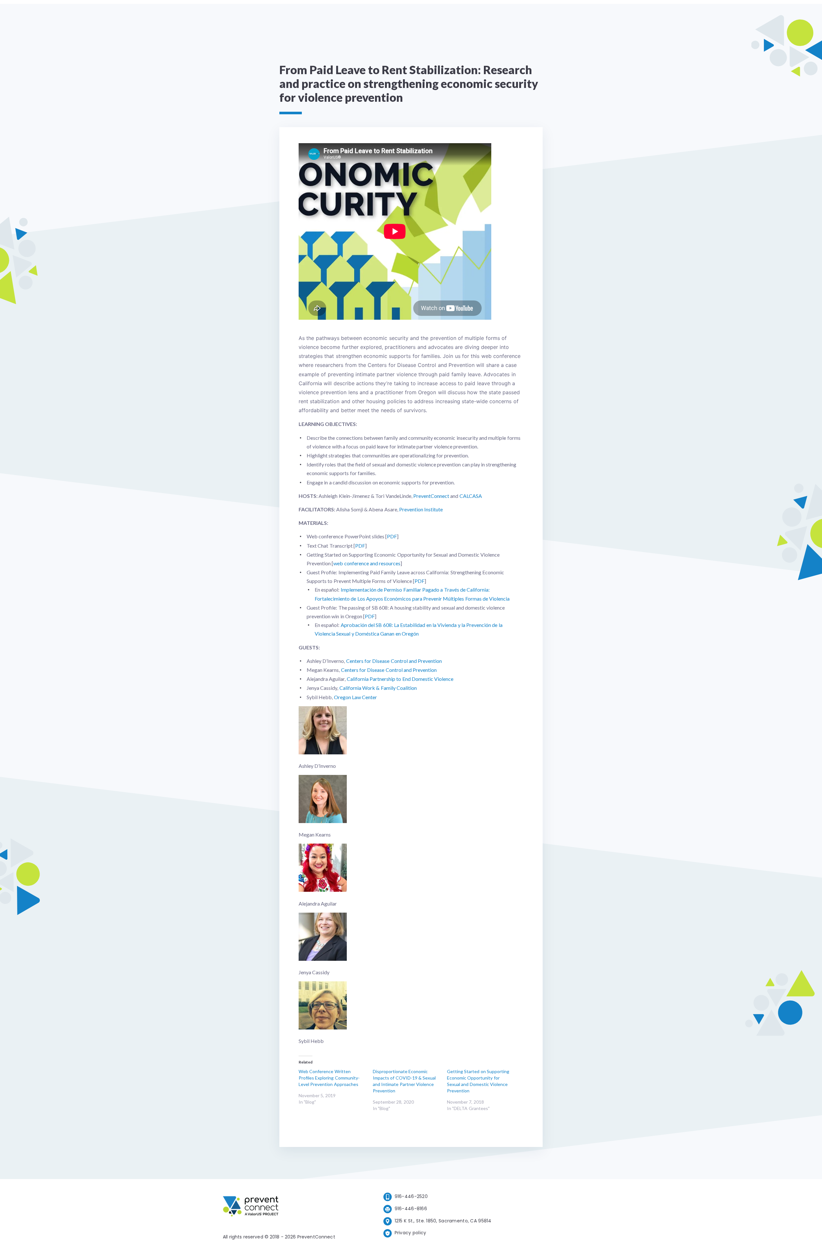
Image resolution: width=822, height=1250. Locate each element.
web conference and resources (366, 563)
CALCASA (470, 496)
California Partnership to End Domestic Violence (400, 679)
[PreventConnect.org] (276, 1207)
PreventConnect (431, 496)
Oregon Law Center (355, 697)
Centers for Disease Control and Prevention (394, 661)
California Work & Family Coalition (378, 688)
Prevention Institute (421, 509)
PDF (392, 536)
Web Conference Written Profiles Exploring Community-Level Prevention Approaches (329, 1078)
